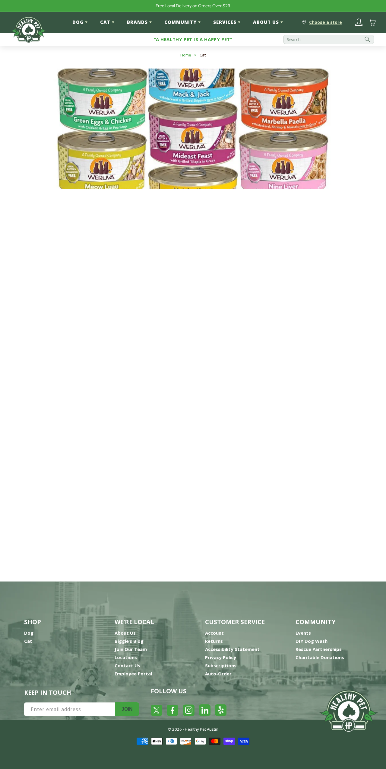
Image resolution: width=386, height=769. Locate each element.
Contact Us (127, 665)
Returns (214, 641)
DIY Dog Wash (311, 641)
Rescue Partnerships (319, 649)
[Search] (367, 39)
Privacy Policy (220, 657)
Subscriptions (220, 665)
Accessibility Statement (232, 649)
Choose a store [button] (325, 22)
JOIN (127, 709)
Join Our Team (131, 649)
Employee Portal (133, 673)
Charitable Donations (320, 657)
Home (185, 55)
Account (214, 632)
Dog (28, 632)
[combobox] (328, 39)
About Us (125, 632)
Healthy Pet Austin (201, 729)
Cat (203, 55)
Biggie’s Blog (129, 641)
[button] (348, 247)
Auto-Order (218, 673)
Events (303, 632)
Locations (126, 657)
